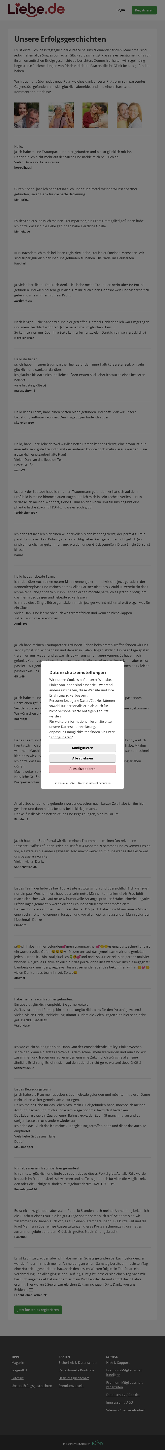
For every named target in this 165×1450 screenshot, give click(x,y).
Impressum (61, 783)
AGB (73, 783)
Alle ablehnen (82, 758)
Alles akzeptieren (82, 769)
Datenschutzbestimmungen (94, 783)
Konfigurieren (61, 737)
